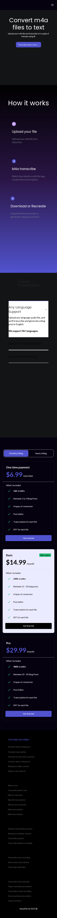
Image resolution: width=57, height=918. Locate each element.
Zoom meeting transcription (19, 896)
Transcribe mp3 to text (17, 790)
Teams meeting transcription (20, 886)
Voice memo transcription (18, 862)
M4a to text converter (17, 804)
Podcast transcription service (20, 829)
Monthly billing (16, 453)
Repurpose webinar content (19, 833)
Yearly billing (41, 453)
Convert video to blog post (19, 761)
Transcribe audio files (17, 867)
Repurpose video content (18, 766)
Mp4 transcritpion (15, 809)
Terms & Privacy (14, 901)
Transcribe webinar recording (20, 843)
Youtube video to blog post (19, 747)
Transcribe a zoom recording (19, 891)
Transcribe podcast (16, 838)
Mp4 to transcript (15, 795)
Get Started (28, 626)
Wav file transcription (17, 800)
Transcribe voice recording (19, 857)
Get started (28, 538)
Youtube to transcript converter (21, 757)
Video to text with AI (17, 771)
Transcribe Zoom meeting (18, 881)
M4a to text (13, 785)
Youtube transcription (17, 752)
